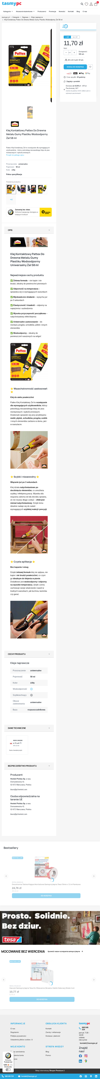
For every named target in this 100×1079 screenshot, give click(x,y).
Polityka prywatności (18, 1036)
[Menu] (12, 1052)
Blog (47, 1052)
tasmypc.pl (6, 17)
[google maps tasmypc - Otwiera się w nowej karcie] (85, 1061)
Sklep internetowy (49, 1071)
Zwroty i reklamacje (53, 1032)
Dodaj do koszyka (75, 67)
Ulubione (13, 1059)
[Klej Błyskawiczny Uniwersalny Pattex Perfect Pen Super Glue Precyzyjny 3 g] (21, 189)
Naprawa (25, 17)
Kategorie (16, 17)
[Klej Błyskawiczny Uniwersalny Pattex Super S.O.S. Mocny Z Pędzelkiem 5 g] (32, 189)
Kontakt (48, 1029)
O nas (12, 1029)
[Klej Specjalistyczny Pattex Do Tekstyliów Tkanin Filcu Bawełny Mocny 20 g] (42, 189)
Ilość (65, 48)
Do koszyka (46, 895)
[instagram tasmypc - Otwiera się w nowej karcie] (85, 1056)
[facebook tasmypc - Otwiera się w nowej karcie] (80, 1056)
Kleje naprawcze (37, 17)
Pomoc (48, 1055)
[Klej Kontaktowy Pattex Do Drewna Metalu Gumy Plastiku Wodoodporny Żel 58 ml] (11, 189)
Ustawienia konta (17, 1055)
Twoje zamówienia (17, 1052)
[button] (8, 11)
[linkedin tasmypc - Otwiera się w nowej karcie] (80, 1061)
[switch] (8, 1069)
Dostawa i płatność (53, 1036)
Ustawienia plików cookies (20, 1040)
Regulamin (14, 1032)
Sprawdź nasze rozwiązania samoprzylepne (64, 951)
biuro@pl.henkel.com (18, 789)
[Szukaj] (82, 4)
